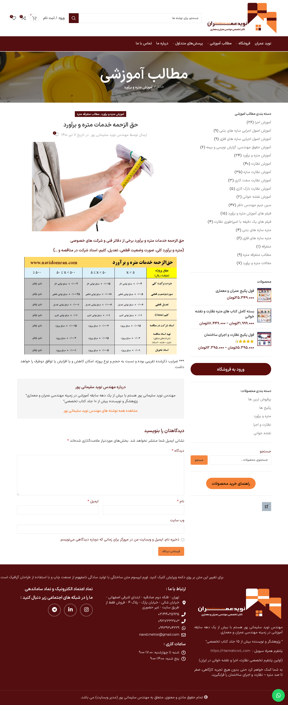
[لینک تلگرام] (54, 610)
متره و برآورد (262, 416)
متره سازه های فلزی (257, 238)
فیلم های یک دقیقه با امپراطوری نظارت (242, 222)
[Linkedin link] (70, 610)
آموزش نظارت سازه (257, 172)
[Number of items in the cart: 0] (266, 506)
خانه (160, 87)
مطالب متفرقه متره (257, 255)
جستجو (265, 451)
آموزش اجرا (263, 122)
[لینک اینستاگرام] (86, 610)
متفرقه (266, 246)
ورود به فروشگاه (231, 369)
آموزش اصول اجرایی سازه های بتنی (245, 131)
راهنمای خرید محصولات (231, 483)
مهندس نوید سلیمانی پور (110, 135)
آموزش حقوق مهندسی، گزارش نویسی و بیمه (238, 147)
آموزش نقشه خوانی (257, 197)
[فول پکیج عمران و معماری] (264, 295)
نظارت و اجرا (262, 425)
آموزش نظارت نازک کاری (253, 189)
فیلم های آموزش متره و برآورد (249, 213)
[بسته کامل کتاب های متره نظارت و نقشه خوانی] (264, 317)
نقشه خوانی (262, 433)
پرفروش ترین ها (259, 399)
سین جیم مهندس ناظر (254, 205)
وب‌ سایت (177, 520)
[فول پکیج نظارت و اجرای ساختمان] (264, 341)
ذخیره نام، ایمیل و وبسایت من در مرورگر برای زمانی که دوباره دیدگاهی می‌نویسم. (119, 539)
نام (180, 501)
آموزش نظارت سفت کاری (253, 180)
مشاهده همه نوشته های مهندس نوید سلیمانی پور (100, 410)
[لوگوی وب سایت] (242, 18)
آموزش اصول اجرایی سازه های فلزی (245, 139)
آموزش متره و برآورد (138, 86)
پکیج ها (265, 408)
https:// (216, 651)
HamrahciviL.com (236, 651)
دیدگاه (178, 451)
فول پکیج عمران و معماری (235, 290)
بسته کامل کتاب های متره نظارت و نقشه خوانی (224, 314)
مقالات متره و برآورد (257, 263)
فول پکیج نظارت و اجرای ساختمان (229, 334)
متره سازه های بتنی (256, 230)
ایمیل (93, 501)
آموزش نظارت (261, 164)
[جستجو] (74, 18)
